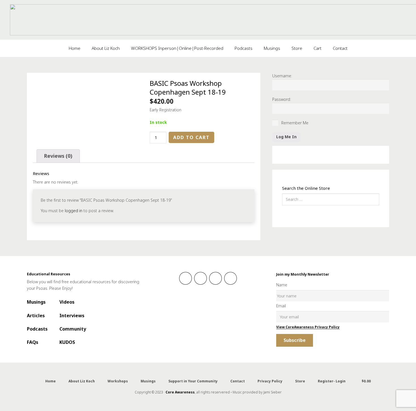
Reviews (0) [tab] (58, 155)
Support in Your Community (193, 381)
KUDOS (67, 342)
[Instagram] (200, 278)
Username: (282, 75)
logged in (73, 210)
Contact (237, 381)
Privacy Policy (270, 381)
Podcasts (37, 329)
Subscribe (295, 340)
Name (281, 285)
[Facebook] (185, 278)
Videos (66, 302)
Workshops (118, 381)
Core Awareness (180, 392)
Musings (36, 302)
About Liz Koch (81, 381)
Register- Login (332, 381)
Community (72, 329)
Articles (36, 315)
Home (50, 381)
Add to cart (191, 137)
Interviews (71, 315)
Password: (281, 99)
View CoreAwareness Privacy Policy (308, 327)
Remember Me (294, 122)
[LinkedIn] (215, 278)
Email (281, 305)
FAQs (32, 342)
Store (300, 381)
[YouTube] (230, 278)
